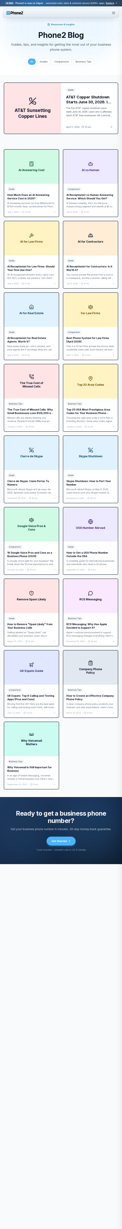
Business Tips (83, 61)
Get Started (59, 841)
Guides (44, 61)
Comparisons (61, 61)
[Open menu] (113, 13)
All (31, 61)
